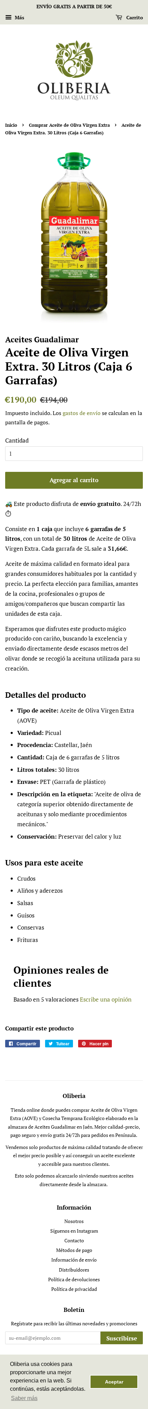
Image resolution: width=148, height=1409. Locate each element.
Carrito (134, 17)
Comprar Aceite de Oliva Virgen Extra (69, 125)
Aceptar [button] (114, 1382)
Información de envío (74, 1259)
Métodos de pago (74, 1250)
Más (18, 17)
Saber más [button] (24, 1398)
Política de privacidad (74, 1289)
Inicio (11, 125)
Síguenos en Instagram (74, 1230)
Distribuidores (74, 1269)
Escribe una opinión (105, 999)
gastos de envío (82, 413)
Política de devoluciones (74, 1279)
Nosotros (74, 1221)
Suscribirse (121, 1338)
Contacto (74, 1240)
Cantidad (17, 440)
